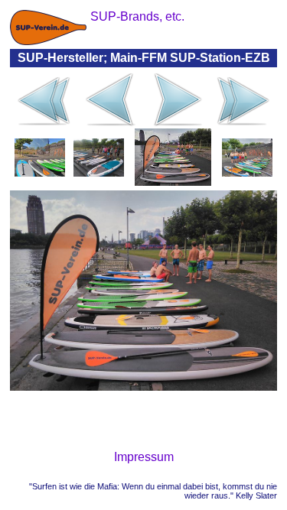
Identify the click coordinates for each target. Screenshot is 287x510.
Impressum (144, 456)
